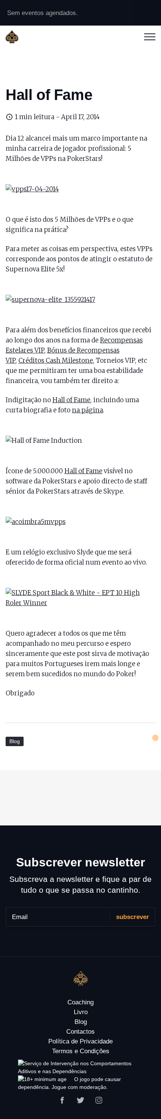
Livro (81, 1012)
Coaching (80, 1002)
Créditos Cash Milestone (55, 360)
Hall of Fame (71, 400)
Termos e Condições (80, 1051)
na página (87, 410)
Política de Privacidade (80, 1041)
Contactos (80, 1031)
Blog (14, 741)
